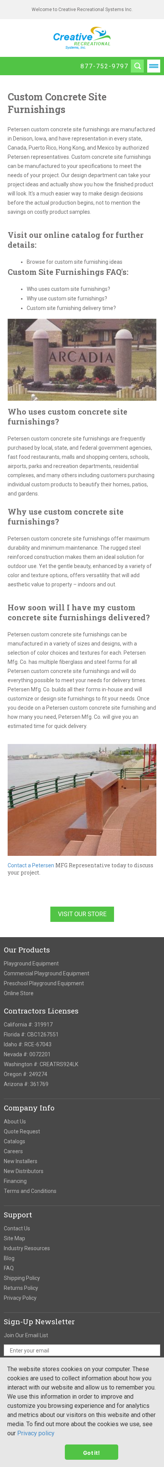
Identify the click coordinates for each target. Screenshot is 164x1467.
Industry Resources (27, 1248)
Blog (9, 1258)
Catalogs (14, 1141)
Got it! (91, 1452)
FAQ (9, 1268)
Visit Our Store (82, 914)
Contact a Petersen (31, 865)
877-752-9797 (104, 66)
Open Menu (153, 66)
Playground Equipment (31, 963)
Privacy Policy (20, 1298)
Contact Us (17, 1228)
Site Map (14, 1238)
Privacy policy (36, 1433)
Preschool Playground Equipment (44, 983)
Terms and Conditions (30, 1191)
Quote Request (22, 1131)
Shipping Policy (22, 1278)
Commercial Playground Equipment (46, 973)
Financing (15, 1181)
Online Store (19, 993)
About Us (15, 1121)
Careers (13, 1151)
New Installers (20, 1161)
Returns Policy (21, 1288)
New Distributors (23, 1171)
